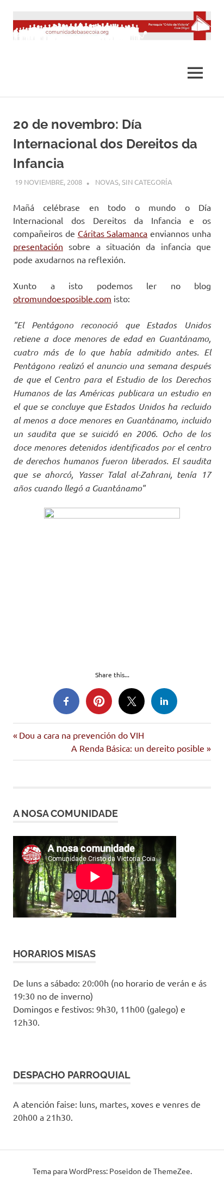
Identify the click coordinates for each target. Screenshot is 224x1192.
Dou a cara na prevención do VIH (81, 734)
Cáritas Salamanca (113, 233)
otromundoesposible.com (62, 298)
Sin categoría (147, 181)
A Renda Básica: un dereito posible (137, 747)
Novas (107, 181)
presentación (38, 246)
